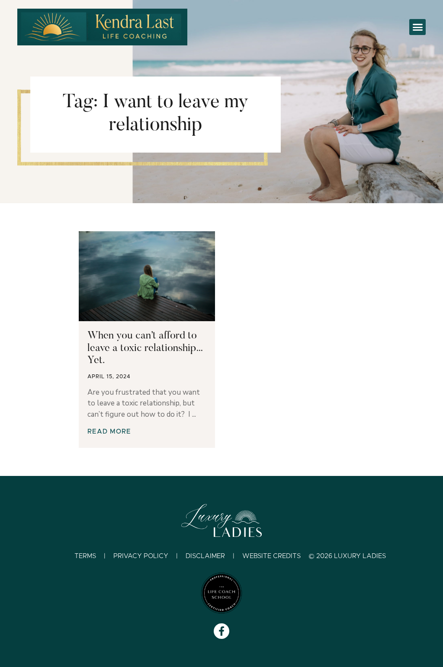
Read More (109, 431)
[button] (417, 27)
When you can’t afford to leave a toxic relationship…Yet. (145, 348)
